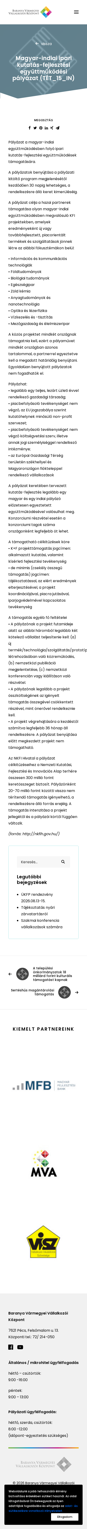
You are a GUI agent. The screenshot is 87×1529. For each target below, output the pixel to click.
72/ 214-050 (43, 1337)
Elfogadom (64, 1517)
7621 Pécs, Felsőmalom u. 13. (33, 1330)
